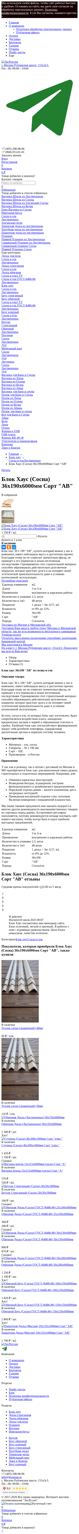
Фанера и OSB (10, 431)
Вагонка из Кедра (12, 384)
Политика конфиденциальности (29, 1395)
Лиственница (9, 219)
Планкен (14, 1425)
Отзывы (14, 49)
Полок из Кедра (11, 404)
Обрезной (7, 328)
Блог (12, 1392)
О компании (16, 25)
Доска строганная (12, 265)
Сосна (5, 338)
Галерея (14, 45)
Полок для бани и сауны (16, 411)
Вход (4, 158)
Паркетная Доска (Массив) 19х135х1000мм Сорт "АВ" (35, 1332)
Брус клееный (10, 312)
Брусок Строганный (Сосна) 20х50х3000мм (28, 1192)
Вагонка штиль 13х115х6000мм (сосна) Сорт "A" (32, 1170)
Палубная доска (19, 1451)
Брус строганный (12, 295)
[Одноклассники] (9, 547)
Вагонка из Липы (12, 378)
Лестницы (7, 361)
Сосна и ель (8, 216)
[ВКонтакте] (3, 547)
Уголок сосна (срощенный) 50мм (22, 1106)
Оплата (13, 35)
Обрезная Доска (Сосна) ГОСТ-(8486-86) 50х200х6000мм (37, 1264)
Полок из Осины (12, 401)
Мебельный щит (11, 348)
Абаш (4, 417)
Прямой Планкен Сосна (16, 249)
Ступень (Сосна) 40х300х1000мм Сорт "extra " (30, 1145)
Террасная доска (19, 1454)
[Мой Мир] (14, 547)
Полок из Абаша (11, 408)
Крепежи (7, 444)
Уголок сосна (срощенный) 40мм (22, 1028)
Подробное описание (14, 580)
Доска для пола (11, 255)
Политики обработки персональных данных (44, 29)
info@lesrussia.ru (11, 1477)
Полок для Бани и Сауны (17, 394)
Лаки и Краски (10, 447)
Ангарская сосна (11, 222)
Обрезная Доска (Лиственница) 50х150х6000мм (31, 1124)
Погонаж (7, 335)
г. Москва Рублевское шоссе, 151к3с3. (25, 65)
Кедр (4, 421)
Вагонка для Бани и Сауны (18, 374)
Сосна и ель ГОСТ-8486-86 (18, 279)
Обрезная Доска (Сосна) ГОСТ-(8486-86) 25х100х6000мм (37, 1214)
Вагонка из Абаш (12, 388)
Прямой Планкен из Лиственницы (23, 239)
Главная (14, 22)
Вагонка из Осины (13, 381)
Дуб (3, 345)
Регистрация (9, 162)
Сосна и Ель (9, 315)
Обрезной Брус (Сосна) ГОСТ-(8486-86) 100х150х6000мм (37, 1290)
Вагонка (14, 1428)
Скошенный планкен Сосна (18, 245)
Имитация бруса (19, 1431)
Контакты (15, 42)
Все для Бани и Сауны (15, 414)
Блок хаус (7, 285)
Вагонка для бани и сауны (17, 391)
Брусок (5, 322)
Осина (5, 427)
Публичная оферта (28, 32)
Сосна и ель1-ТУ (12, 275)
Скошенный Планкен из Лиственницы (25, 242)
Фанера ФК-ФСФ (12, 437)
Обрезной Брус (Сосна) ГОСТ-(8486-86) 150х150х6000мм (37, 1311)
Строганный (9, 325)
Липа (4, 424)
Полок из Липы (11, 398)
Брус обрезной (10, 298)
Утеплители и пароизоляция (19, 441)
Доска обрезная (11, 272)
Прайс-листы (17, 52)
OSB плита (8, 434)
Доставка (14, 39)
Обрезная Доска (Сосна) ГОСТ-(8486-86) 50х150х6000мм (37, 1239)
